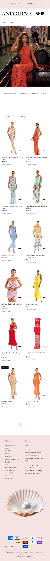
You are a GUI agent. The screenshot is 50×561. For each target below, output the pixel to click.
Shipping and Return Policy (13, 459)
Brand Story (8, 451)
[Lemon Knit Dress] (37, 285)
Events (43, 93)
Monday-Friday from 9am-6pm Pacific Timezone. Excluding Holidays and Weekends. (34, 470)
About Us (8, 454)
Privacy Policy (9, 478)
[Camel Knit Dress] (12, 382)
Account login (9, 473)
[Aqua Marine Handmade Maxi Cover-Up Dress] (37, 187)
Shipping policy (39, 552)
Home (3, 22)
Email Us (8, 462)
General (27, 450)
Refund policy (10, 552)
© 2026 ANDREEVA (21, 556)
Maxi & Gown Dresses (9, 93)
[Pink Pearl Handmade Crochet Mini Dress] (12, 285)
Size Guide (8, 457)
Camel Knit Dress (6, 402)
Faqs (6, 465)
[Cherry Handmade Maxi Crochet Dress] (37, 334)
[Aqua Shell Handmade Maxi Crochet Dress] (12, 187)
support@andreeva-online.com (34, 458)
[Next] (46, 424)
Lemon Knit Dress (31, 304)
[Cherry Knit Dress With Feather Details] (12, 334)
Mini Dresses (34, 93)
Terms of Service (10, 476)
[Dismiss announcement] (46, 4)
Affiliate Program (10, 445)
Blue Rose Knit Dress (7, 255)
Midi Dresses (23, 93)
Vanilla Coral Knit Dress (33, 402)
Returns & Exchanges (11, 468)
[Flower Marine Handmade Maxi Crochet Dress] (37, 236)
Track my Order (10, 470)
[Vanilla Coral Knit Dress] (37, 383)
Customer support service (32, 455)
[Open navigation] (47, 13)
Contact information (25, 555)
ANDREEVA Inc (30, 556)
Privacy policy (19, 552)
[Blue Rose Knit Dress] (12, 236)
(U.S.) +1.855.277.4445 (32, 465)
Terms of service (29, 552)
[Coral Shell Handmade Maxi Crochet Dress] (37, 138)
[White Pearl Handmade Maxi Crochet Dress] (12, 138)
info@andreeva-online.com (33, 453)
